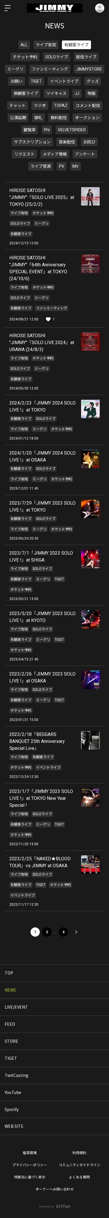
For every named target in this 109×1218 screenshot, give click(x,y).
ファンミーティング (50, 69)
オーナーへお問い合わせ (54, 1189)
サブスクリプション (32, 142)
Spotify (12, 1109)
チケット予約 (25, 57)
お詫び (89, 142)
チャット (17, 105)
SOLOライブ (56, 57)
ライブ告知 (46, 45)
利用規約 (79, 1153)
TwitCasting (16, 1075)
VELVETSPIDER (72, 130)
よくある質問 (79, 1177)
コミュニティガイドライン (79, 1165)
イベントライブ (64, 81)
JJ (77, 93)
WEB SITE (14, 1126)
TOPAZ (60, 105)
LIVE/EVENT (16, 1007)
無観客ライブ (26, 93)
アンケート (85, 154)
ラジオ (40, 105)
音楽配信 (67, 142)
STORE (11, 1041)
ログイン (99, 8)
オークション (87, 117)
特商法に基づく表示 (29, 1177)
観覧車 (30, 130)
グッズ (93, 81)
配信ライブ (86, 57)
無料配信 (59, 117)
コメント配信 (88, 105)
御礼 (38, 117)
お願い (16, 81)
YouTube (13, 1092)
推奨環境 (30, 1153)
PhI (47, 130)
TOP (9, 973)
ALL (24, 45)
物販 (91, 93)
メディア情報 (55, 154)
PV (61, 166)
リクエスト (24, 154)
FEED (10, 1024)
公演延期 (18, 117)
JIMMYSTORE (89, 69)
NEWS (10, 990)
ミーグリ (15, 69)
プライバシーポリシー (29, 1165)
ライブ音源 (41, 166)
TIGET (36, 81)
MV (75, 166)
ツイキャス (56, 93)
